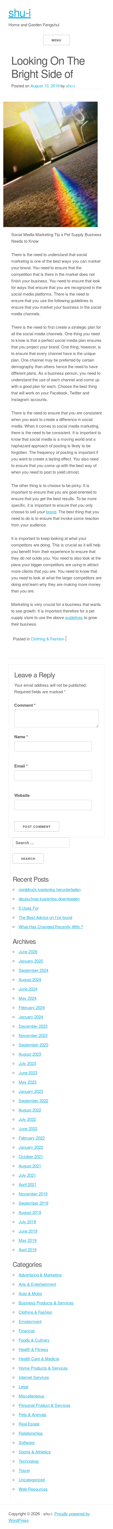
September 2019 (33, 1203)
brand (51, 511)
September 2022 (33, 1100)
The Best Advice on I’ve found (45, 917)
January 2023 (31, 1091)
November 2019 (33, 1193)
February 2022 (32, 1138)
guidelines (74, 617)
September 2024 (33, 970)
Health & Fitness (33, 1349)
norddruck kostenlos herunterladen (50, 889)
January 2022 (31, 1147)
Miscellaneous (31, 1396)
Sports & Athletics (35, 1451)
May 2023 (27, 1082)
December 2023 (33, 1026)
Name (21, 737)
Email (21, 766)
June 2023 (28, 1072)
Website (22, 795)
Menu (56, 40)
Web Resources (33, 1489)
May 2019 (27, 1240)
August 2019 (30, 1212)
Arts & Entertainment (37, 1284)
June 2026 (28, 951)
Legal (23, 1386)
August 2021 (30, 1166)
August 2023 (30, 1054)
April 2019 (27, 1249)
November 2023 (33, 1035)
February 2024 (32, 1007)
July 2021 (27, 1175)
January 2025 (31, 961)
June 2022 (28, 1128)
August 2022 (30, 1110)
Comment (25, 705)
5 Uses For (29, 908)
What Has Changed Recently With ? (51, 926)
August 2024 (30, 979)
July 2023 (27, 1063)
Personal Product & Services (44, 1405)
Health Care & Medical (39, 1358)
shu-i (20, 12)
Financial (27, 1330)
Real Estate (29, 1424)
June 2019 (28, 1231)
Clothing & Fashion (47, 639)
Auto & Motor (30, 1293)
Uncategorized (32, 1479)
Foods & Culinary (34, 1340)
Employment (30, 1321)
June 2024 (28, 989)
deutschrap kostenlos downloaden (49, 898)
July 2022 (27, 1119)
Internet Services (34, 1377)
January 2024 (31, 1017)
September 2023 (33, 1044)
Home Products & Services (43, 1368)
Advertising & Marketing (40, 1275)
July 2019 (27, 1221)
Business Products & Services (46, 1302)
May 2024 (27, 998)
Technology (29, 1461)
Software (27, 1442)
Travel (24, 1470)
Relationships (31, 1433)
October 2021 (31, 1156)
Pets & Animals (32, 1414)
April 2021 (27, 1184)
